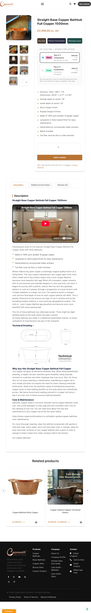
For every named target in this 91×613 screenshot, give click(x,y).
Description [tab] (18, 185)
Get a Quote (84, 4)
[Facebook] (8, 577)
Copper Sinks (38, 563)
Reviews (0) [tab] (63, 185)
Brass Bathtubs (39, 560)
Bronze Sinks (38, 567)
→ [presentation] (87, 490)
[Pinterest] (14, 581)
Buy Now (41, 41)
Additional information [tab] (40, 185)
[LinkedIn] (25, 577)
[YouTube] (19, 577)
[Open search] (70, 4)
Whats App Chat (78, 571)
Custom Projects (40, 571)
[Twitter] (9, 581)
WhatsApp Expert (74, 41)
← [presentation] (4, 490)
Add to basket (60, 157)
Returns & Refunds (48, 597)
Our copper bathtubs (21, 438)
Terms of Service (31, 597)
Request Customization (56, 41)
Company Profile (58, 557)
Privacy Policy (15, 597)
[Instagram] (14, 577)
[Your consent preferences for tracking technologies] (87, 609)
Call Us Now (79, 560)
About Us (55, 553)
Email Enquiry (77, 564)
